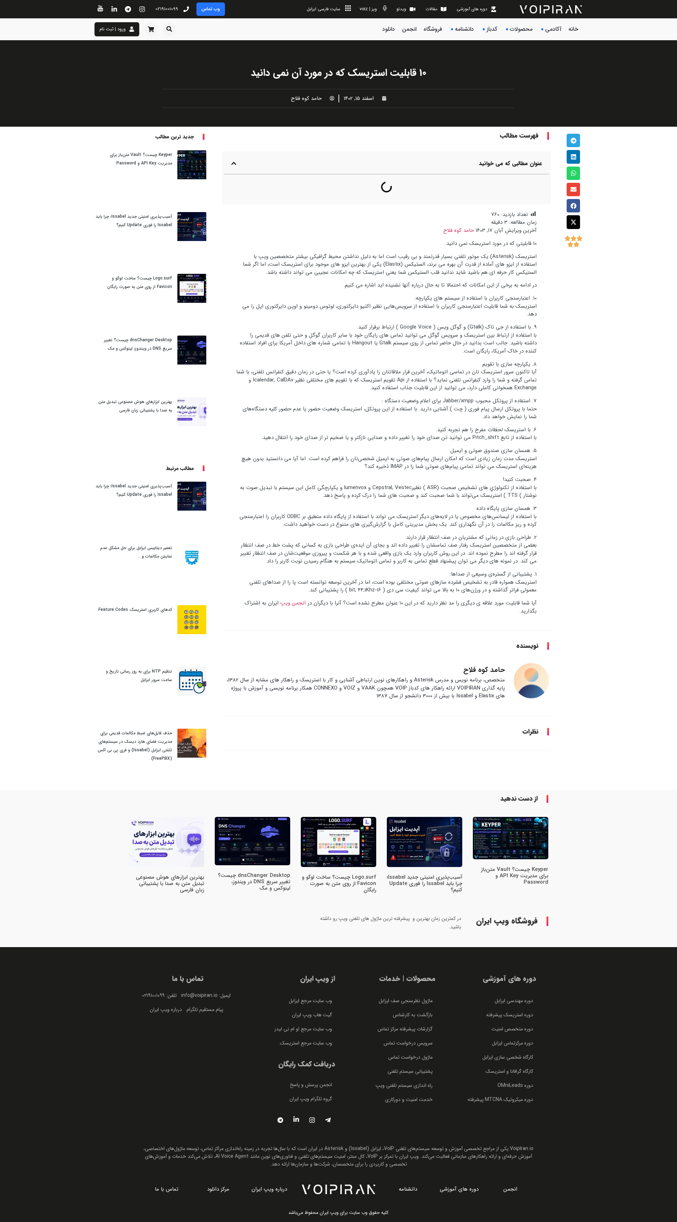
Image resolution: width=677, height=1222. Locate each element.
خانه (573, 29)
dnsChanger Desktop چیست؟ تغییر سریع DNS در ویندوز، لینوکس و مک (254, 881)
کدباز (492, 29)
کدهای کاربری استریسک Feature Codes (135, 609)
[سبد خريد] (151, 29)
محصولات (521, 29)
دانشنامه (464, 29)
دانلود (388, 29)
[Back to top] (573, 291)
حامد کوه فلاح (458, 230)
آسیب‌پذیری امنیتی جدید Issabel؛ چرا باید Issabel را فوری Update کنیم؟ (424, 883)
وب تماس (210, 9)
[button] (169, 29)
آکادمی (553, 29)
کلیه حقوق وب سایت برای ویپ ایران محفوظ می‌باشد (338, 1212)
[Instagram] (312, 1120)
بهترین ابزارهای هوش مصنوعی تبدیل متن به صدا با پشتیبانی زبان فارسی (170, 883)
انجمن (409, 29)
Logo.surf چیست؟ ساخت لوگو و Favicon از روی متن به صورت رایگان (339, 883)
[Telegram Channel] (280, 1120)
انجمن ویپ (293, 603)
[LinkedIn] (296, 1120)
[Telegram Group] (328, 1120)
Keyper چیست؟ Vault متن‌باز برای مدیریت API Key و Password (514, 875)
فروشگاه (432, 29)
